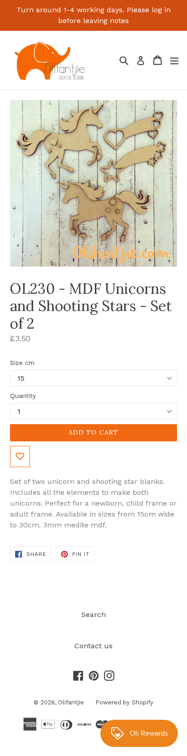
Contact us (93, 645)
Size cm (22, 362)
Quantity (23, 395)
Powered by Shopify (124, 702)
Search (93, 614)
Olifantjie (71, 702)
